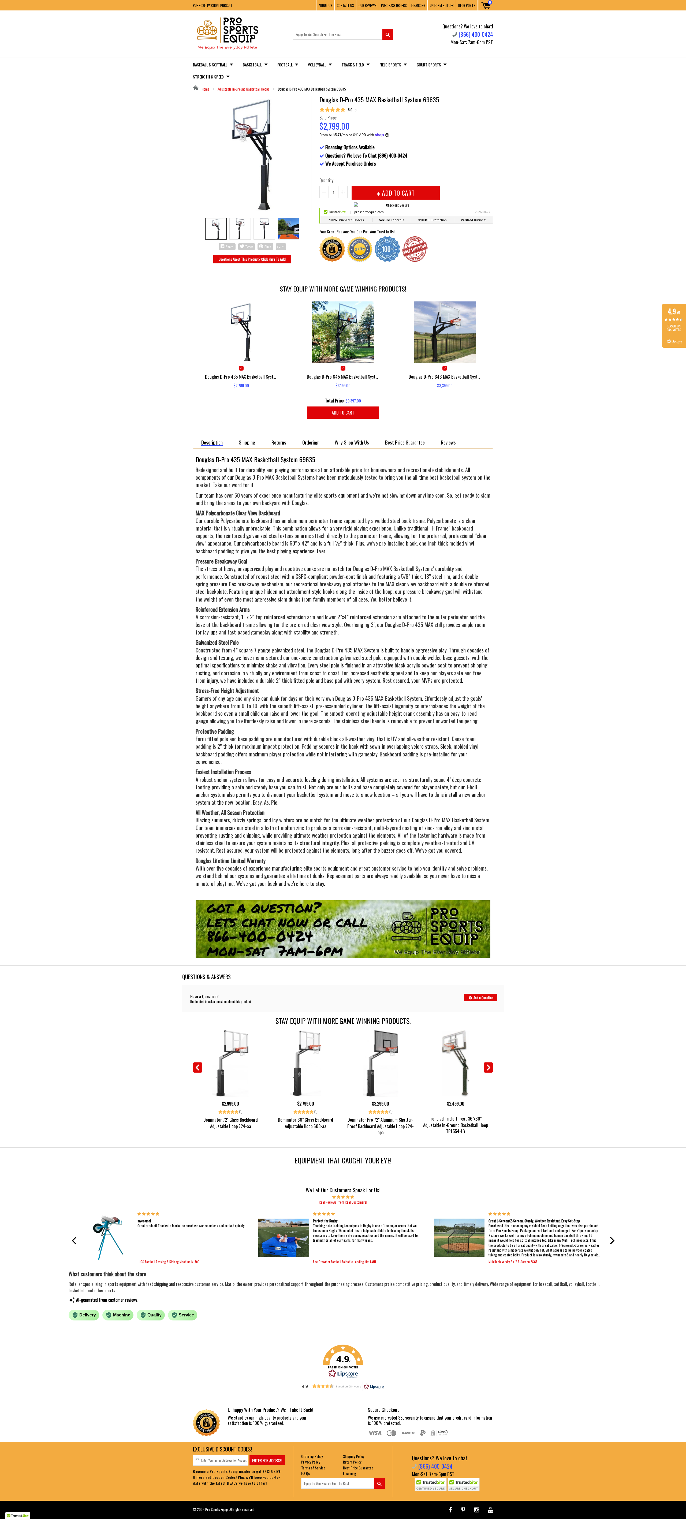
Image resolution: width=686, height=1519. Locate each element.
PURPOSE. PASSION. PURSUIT (212, 5)
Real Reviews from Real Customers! (343, 1202)
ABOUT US (325, 5)
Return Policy (352, 1462)
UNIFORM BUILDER (442, 5)
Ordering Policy (312, 1456)
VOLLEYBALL (317, 65)
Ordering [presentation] (310, 442)
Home (205, 89)
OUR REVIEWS (367, 5)
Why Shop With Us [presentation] (352, 442)
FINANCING (418, 5)
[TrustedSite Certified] (431, 1484)
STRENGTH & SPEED (209, 77)
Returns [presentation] (278, 442)
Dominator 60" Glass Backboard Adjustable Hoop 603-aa (305, 1122)
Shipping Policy (353, 1456)
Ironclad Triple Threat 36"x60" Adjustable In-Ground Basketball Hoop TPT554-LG (455, 1124)
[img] (343, 1196)
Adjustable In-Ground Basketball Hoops (244, 89)
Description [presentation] (212, 442)
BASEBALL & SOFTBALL (210, 65)
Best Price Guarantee (358, 1468)
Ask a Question (483, 997)
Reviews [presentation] (448, 442)
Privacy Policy (310, 1462)
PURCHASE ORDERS (394, 5)
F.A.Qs (305, 1473)
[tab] (212, 442)
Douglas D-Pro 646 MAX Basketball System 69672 (445, 376)
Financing (349, 1473)
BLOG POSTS (466, 5)
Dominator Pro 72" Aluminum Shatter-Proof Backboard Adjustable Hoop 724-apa (380, 1125)
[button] (75, 1240)
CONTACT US (345, 5)
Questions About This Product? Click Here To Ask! (252, 259)
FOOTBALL (285, 65)
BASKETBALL (253, 65)
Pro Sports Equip (216, 1509)
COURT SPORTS (429, 65)
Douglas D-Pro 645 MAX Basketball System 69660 (343, 376)
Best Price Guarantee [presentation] (405, 442)
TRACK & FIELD (353, 65)
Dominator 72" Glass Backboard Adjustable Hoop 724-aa (230, 1122)
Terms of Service (313, 1468)
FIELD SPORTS (390, 65)
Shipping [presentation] (247, 442)
